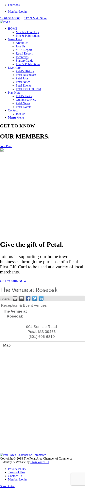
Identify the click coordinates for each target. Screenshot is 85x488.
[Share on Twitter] (34, 298)
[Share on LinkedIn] (41, 298)
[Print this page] (15, 298)
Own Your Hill (39, 462)
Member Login (17, 11)
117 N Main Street (35, 18)
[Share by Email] (21, 298)
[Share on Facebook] (28, 298)
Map (7, 345)
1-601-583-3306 (10, 18)
